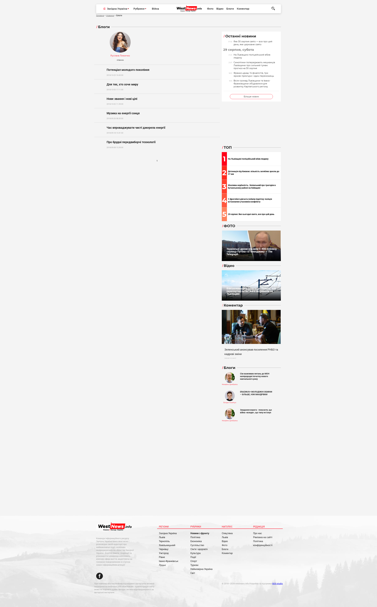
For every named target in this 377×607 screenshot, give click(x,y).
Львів (162, 537)
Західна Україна (168, 533)
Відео (219, 8)
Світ (192, 572)
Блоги (230, 8)
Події (193, 557)
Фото (210, 8)
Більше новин (251, 96)
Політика (195, 537)
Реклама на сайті (262, 537)
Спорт (193, 561)
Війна (155, 8)
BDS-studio (277, 583)
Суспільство (197, 545)
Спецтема (227, 533)
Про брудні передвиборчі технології (131, 142)
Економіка (196, 541)
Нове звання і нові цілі (122, 99)
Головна (100, 15)
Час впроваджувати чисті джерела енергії (136, 127)
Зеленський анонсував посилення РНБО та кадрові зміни (251, 352)
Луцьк (162, 565)
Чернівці (163, 549)
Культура (195, 553)
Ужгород (164, 553)
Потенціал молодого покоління (128, 70)
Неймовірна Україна (201, 568)
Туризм (194, 565)
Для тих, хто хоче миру (122, 84)
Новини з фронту (199, 533)
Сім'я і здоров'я (198, 549)
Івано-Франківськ (168, 561)
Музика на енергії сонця (123, 113)
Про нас (257, 533)
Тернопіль (164, 541)
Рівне (162, 557)
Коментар (243, 8)
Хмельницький (167, 545)
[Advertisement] (157, 188)
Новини (110, 15)
